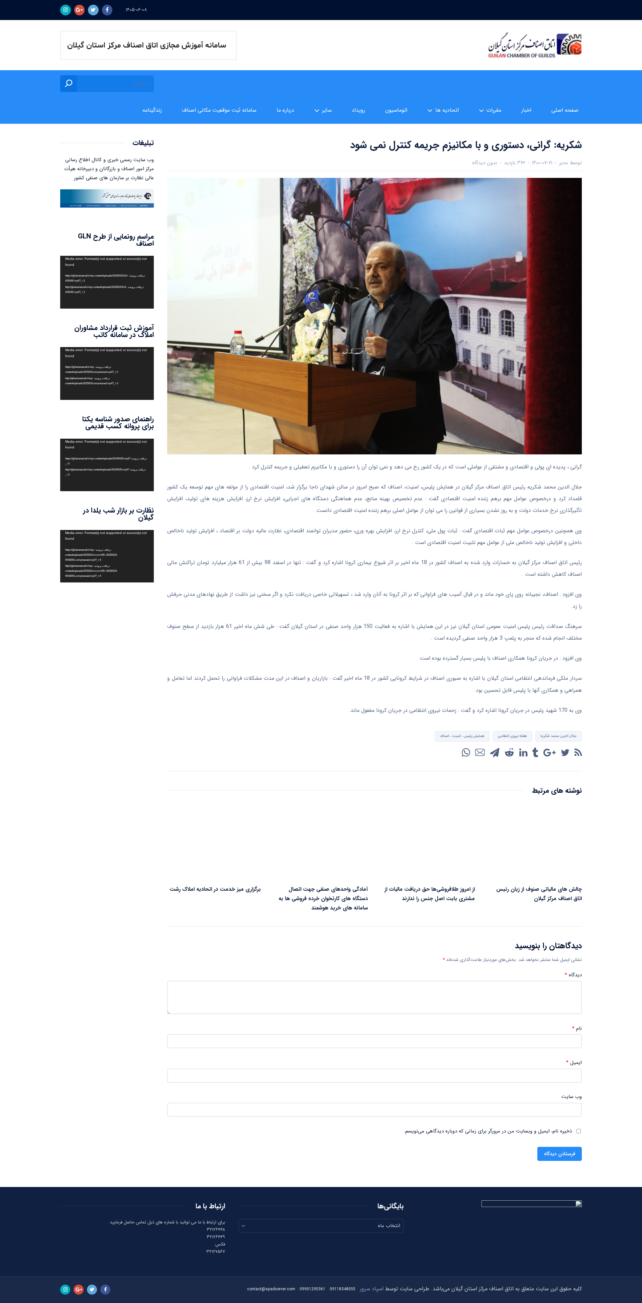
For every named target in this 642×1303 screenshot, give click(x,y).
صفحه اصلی (564, 110)
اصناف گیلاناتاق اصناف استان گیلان (534, 45)
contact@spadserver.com (271, 1289)
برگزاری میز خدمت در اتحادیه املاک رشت (215, 889)
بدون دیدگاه (484, 163)
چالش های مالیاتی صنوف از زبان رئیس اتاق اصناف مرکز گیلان (539, 894)
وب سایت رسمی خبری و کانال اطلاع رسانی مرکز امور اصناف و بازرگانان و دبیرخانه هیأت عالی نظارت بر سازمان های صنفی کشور (109, 169)
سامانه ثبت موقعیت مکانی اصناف (219, 110)
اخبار (526, 110)
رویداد (358, 110)
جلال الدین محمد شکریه (558, 736)
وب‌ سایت (571, 1097)
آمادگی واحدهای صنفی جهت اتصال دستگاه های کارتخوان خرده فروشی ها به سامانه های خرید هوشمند (323, 898)
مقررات (494, 110)
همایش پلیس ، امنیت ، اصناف (462, 736)
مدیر (563, 163)
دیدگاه (573, 975)
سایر (327, 110)
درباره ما (285, 110)
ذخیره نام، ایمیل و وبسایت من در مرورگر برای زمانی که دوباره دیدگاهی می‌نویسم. (488, 1131)
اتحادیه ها (447, 110)
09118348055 (342, 1289)
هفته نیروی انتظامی (512, 736)
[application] (107, 282)
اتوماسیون (396, 110)
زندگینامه (152, 110)
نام (577, 1029)
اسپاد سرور (372, 1289)
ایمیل (574, 1063)
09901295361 (312, 1289)
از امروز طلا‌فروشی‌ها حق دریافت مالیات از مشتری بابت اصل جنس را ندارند (430, 894)
